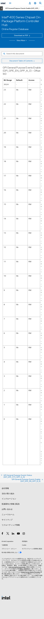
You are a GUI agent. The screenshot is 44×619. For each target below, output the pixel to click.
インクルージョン (9, 499)
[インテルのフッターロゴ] (6, 597)
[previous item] (1, 8)
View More (21, 40)
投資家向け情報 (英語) (11, 504)
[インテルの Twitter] (8, 534)
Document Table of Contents (21, 61)
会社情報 (5, 488)
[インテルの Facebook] (2, 534)
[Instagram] (24, 534)
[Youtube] (18, 534)
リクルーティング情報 (11, 525)
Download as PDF (21, 35)
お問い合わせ (7, 509)
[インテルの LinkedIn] (13, 534)
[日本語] (35, 3)
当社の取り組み (8, 493)
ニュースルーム (8, 514)
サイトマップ (7, 520)
